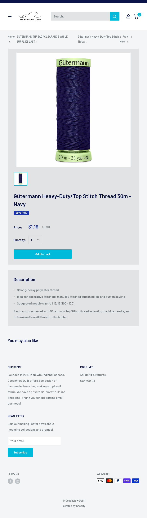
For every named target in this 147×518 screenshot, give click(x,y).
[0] (136, 16)
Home (11, 36)
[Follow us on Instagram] (17, 481)
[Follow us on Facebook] (10, 481)
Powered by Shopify (73, 505)
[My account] (128, 16)
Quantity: (20, 240)
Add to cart (42, 254)
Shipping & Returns (93, 374)
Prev (125, 36)
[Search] (114, 16)
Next (122, 41)
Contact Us (87, 380)
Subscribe (20, 452)
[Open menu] (9, 16)
